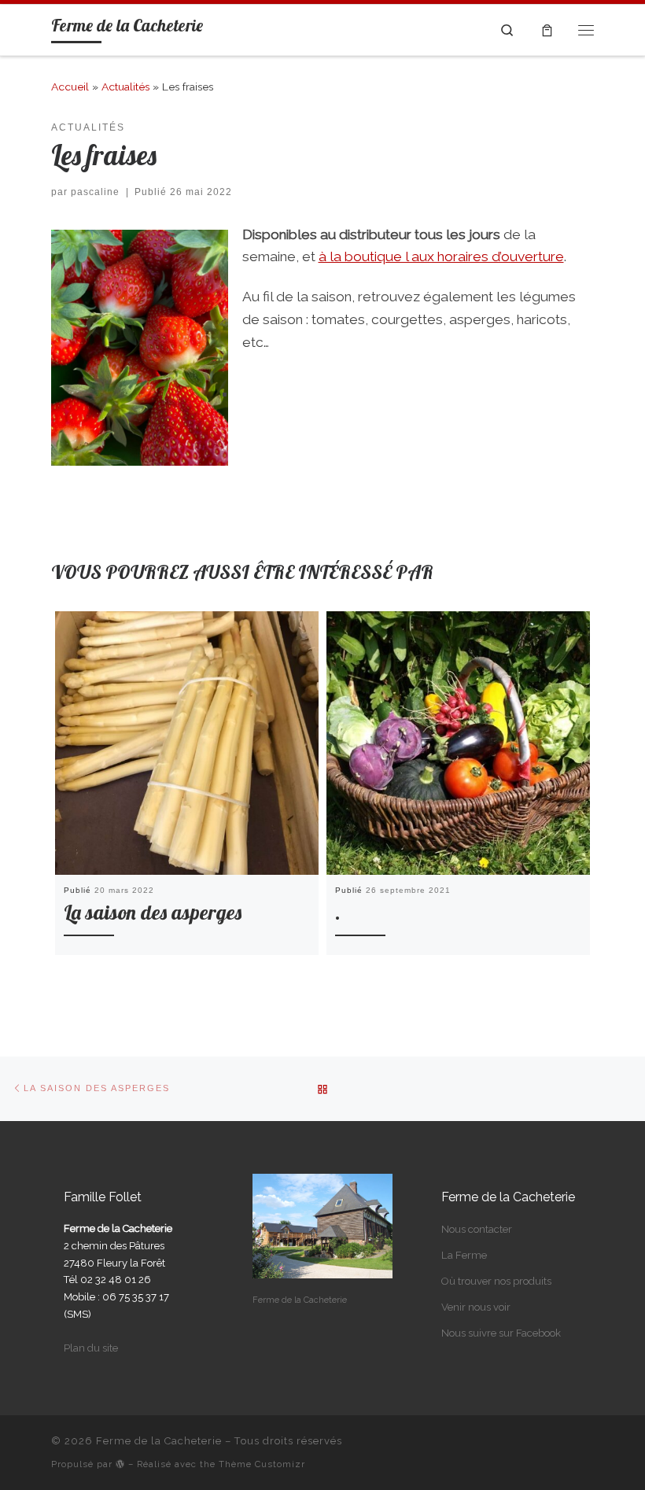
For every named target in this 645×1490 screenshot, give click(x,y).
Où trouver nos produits (496, 1281)
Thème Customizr (262, 1464)
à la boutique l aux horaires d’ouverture (441, 256)
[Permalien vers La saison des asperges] (187, 743)
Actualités (125, 86)
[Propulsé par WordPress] (120, 1463)
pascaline (95, 191)
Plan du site (91, 1348)
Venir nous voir (475, 1307)
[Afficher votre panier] (546, 30)
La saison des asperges (152, 911)
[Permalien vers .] (458, 743)
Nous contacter (476, 1229)
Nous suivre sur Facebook (501, 1333)
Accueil (70, 86)
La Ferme (464, 1255)
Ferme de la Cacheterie (159, 1441)
